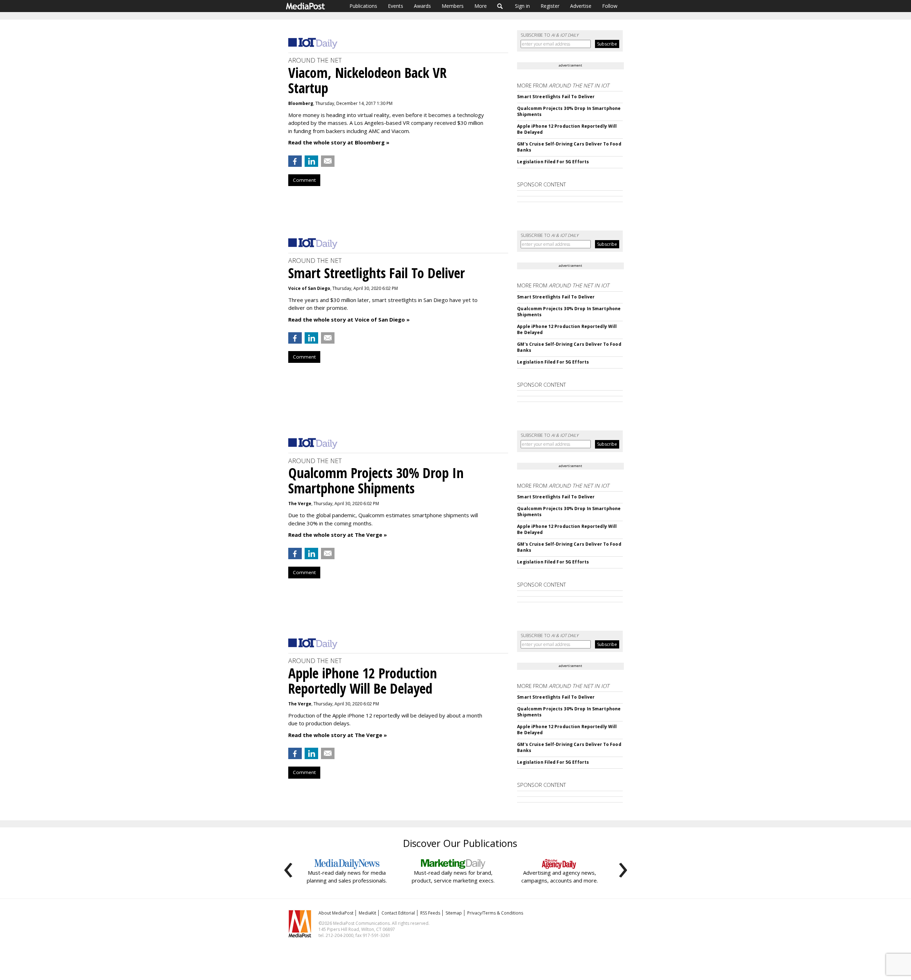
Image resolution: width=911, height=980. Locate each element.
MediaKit (367, 913)
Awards (422, 5)
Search (500, 6)
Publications (363, 5)
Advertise (580, 5)
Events (395, 5)
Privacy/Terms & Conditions (495, 913)
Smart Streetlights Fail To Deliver (556, 97)
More (480, 5)
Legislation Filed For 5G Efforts (553, 162)
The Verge (299, 503)
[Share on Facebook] (295, 161)
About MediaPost (335, 913)
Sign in (522, 5)
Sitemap (454, 913)
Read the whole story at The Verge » (337, 534)
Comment (304, 180)
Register (550, 5)
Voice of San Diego (309, 288)
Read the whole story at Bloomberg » (338, 142)
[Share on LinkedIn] (311, 161)
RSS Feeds (430, 913)
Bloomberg (300, 103)
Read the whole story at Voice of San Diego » (349, 319)
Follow (609, 5)
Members (453, 5)
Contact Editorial (398, 913)
